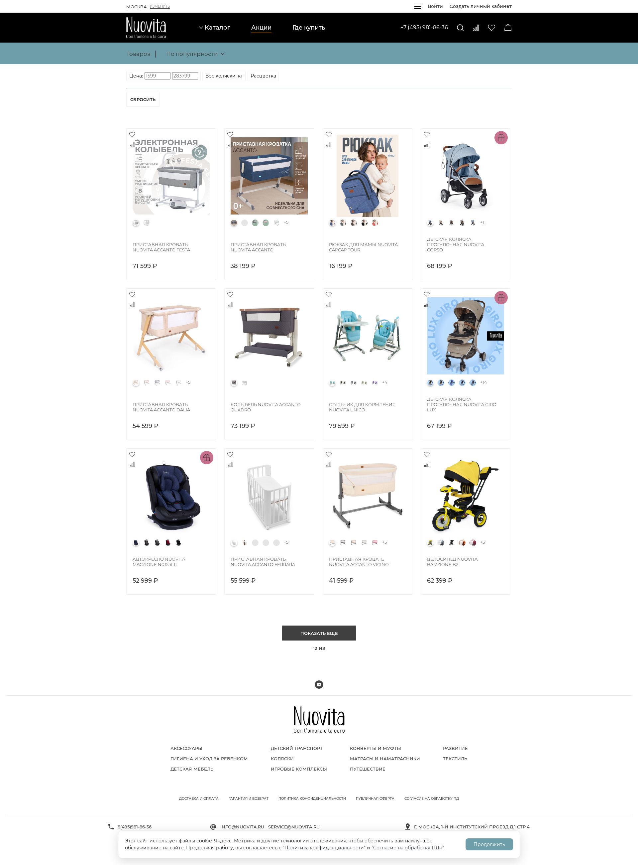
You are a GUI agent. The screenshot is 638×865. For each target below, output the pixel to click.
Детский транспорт (297, 748)
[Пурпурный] (473, 542)
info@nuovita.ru (242, 826)
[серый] (441, 542)
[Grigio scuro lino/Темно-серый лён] (255, 222)
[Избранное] (491, 28)
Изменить (160, 7)
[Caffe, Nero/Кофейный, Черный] (462, 222)
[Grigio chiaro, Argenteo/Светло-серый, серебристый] (157, 382)
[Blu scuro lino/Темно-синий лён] (234, 222)
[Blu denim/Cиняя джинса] (136, 542)
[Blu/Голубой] (332, 222)
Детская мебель (191, 769)
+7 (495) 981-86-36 (424, 27)
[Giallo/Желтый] (430, 542)
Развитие (455, 748)
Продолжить (489, 844)
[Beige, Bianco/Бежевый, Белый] (441, 382)
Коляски (282, 758)
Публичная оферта (375, 798)
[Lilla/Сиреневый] (375, 382)
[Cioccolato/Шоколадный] (343, 382)
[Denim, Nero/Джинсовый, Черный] (473, 382)
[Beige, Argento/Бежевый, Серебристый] (441, 222)
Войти (435, 6)
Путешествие (367, 769)
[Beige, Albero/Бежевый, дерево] (136, 382)
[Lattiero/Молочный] (146, 222)
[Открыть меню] (417, 6)
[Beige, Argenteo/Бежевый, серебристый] (146, 382)
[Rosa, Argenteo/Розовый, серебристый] (167, 382)
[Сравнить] (476, 28)
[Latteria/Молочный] (276, 222)
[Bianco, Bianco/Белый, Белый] (178, 382)
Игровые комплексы (299, 769)
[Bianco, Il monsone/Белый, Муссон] (266, 542)
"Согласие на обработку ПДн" (408, 848)
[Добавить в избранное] (132, 134)
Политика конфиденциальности (312, 798)
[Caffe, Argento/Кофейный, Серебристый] (451, 222)
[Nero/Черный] (364, 222)
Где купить (308, 27)
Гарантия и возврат (248, 798)
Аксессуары (186, 748)
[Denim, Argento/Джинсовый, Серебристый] (473, 222)
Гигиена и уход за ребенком (209, 758)
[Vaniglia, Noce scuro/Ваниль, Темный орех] (244, 542)
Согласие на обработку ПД (431, 798)
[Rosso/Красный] (375, 222)
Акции (261, 27)
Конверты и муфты (375, 748)
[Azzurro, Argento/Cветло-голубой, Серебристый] (430, 222)
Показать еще (319, 633)
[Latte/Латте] (364, 382)
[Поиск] (460, 27)
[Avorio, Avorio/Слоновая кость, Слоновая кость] (255, 542)
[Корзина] (508, 27)
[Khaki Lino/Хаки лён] (266, 222)
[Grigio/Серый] (136, 222)
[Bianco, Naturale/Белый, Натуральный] (276, 542)
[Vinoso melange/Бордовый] (167, 542)
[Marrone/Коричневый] (353, 222)
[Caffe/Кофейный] (146, 542)
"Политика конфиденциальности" (324, 848)
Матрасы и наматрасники (385, 758)
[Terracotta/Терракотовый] (462, 542)
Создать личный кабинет (481, 6)
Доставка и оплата (199, 798)
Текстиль (455, 758)
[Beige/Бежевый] (332, 542)
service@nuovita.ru (294, 826)
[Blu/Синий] (244, 222)
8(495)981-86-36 (135, 826)
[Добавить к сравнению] (132, 144)
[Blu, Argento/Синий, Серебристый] (451, 382)
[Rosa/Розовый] (375, 542)
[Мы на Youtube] (319, 684)
